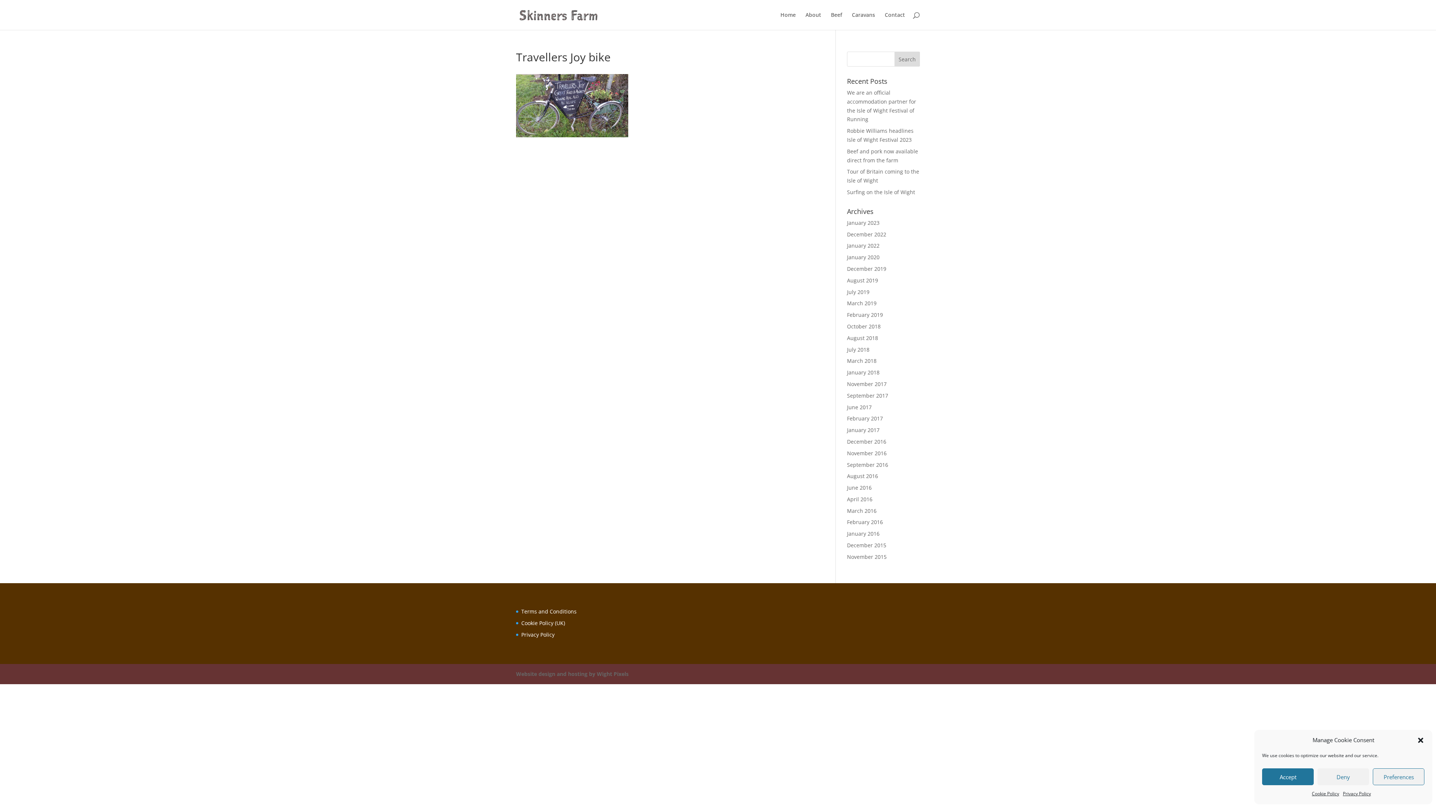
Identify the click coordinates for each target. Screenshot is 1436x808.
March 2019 (862, 303)
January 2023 (863, 222)
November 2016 (867, 453)
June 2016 (859, 487)
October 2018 (864, 326)
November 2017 (867, 384)
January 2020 (863, 257)
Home (788, 15)
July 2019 (858, 292)
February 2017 (865, 418)
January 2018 (863, 372)
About (813, 15)
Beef (836, 15)
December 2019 (866, 268)
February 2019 (865, 314)
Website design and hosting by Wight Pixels (572, 673)
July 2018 (858, 349)
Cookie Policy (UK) (543, 623)
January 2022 (863, 245)
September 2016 (867, 464)
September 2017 (867, 395)
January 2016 (863, 533)
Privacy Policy (1357, 793)
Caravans (863, 15)
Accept (1288, 777)
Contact (895, 15)
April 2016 (859, 499)
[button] (1420, 740)
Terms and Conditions (549, 611)
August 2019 (862, 280)
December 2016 (866, 441)
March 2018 (862, 360)
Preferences (1399, 777)
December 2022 (866, 234)
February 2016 (865, 522)
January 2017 (863, 430)
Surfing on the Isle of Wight (881, 192)
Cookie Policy (1325, 793)
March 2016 (862, 510)
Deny (1343, 777)
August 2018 (862, 338)
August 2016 (862, 476)
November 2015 (867, 556)
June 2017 (859, 407)
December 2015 (866, 545)
